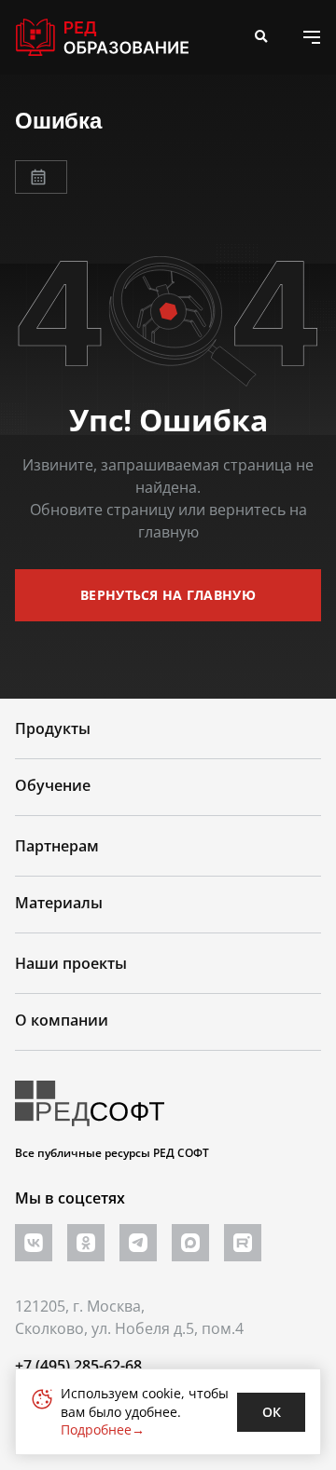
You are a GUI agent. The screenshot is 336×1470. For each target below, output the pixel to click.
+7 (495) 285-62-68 (78, 1365)
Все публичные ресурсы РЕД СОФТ (112, 1153)
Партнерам (57, 846)
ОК (271, 1412)
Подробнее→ (103, 1429)
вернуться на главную (168, 595)
